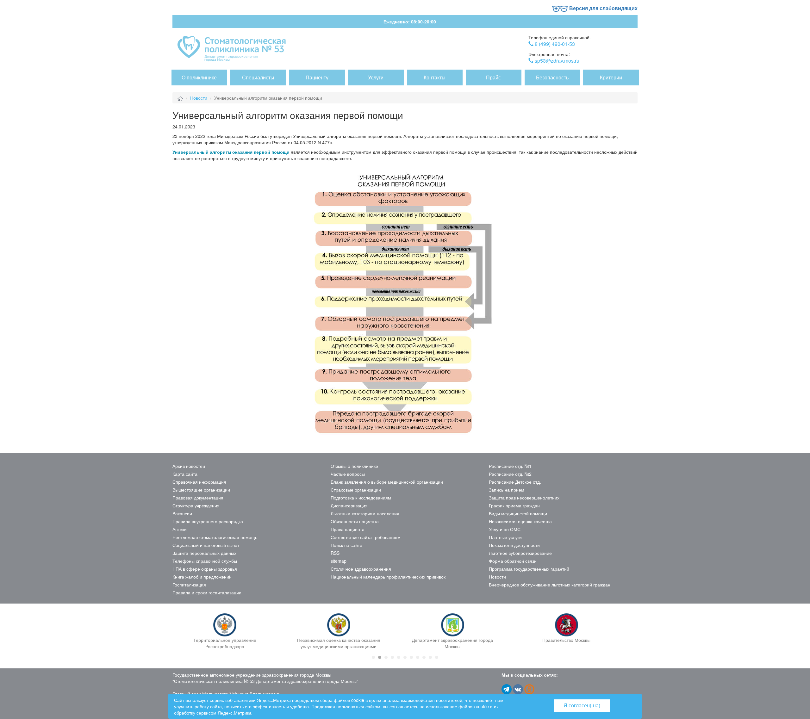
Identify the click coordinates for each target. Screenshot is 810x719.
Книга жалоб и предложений (202, 576)
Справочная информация (199, 482)
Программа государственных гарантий (529, 569)
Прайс (493, 77)
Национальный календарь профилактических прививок (388, 576)
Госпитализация (189, 584)
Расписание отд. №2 (510, 474)
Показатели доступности (514, 545)
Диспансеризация (349, 505)
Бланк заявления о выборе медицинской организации (387, 482)
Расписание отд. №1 (510, 466)
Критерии (611, 77)
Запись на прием (506, 490)
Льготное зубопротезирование (520, 553)
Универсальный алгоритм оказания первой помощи (231, 152)
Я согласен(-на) (582, 705)
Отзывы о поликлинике (354, 466)
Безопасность (552, 77)
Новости (198, 98)
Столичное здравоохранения (361, 569)
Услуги (375, 77)
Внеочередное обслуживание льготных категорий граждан (549, 584)
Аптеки (179, 529)
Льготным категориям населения (365, 513)
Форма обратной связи (513, 561)
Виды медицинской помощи (518, 513)
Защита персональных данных (204, 553)
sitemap (338, 561)
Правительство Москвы (566, 640)
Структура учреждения (196, 505)
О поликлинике (199, 77)
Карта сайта (184, 474)
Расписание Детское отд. (515, 482)
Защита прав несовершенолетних (524, 497)
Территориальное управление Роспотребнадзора (224, 643)
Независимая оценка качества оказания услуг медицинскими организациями (338, 643)
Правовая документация (197, 497)
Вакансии (182, 513)
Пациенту (317, 77)
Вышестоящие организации (201, 490)
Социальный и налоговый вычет (205, 545)
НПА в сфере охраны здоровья (204, 569)
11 (436, 657)
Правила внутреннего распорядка (207, 521)
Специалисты (258, 77)
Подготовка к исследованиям (361, 497)
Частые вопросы (348, 474)
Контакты (435, 77)
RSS (335, 553)
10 (430, 657)
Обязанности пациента (355, 521)
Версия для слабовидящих (603, 8)
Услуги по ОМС (504, 529)
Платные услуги (505, 537)
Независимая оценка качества (520, 521)
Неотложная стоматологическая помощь (214, 537)
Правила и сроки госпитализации (206, 592)
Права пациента (347, 529)
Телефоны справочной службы (204, 561)
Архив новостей (188, 466)
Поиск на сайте (346, 545)
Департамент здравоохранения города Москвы (452, 643)
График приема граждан (514, 505)
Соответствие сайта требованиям (366, 537)
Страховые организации (356, 490)
